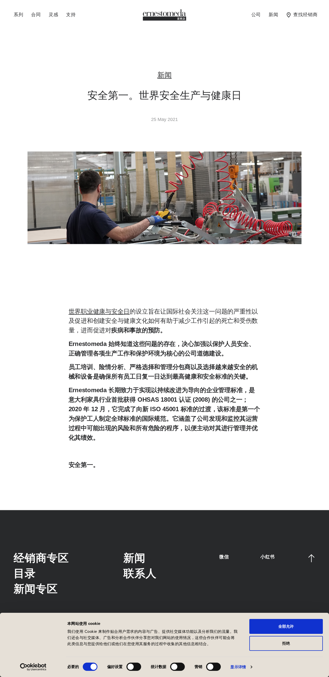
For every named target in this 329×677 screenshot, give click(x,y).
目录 (25, 574)
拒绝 (286, 643)
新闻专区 (36, 589)
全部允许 (286, 626)
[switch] (133, 667)
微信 (224, 556)
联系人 (140, 574)
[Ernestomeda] (164, 15)
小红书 (267, 556)
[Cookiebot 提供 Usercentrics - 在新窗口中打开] (33, 667)
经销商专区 (41, 558)
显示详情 (238, 667)
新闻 (164, 75)
